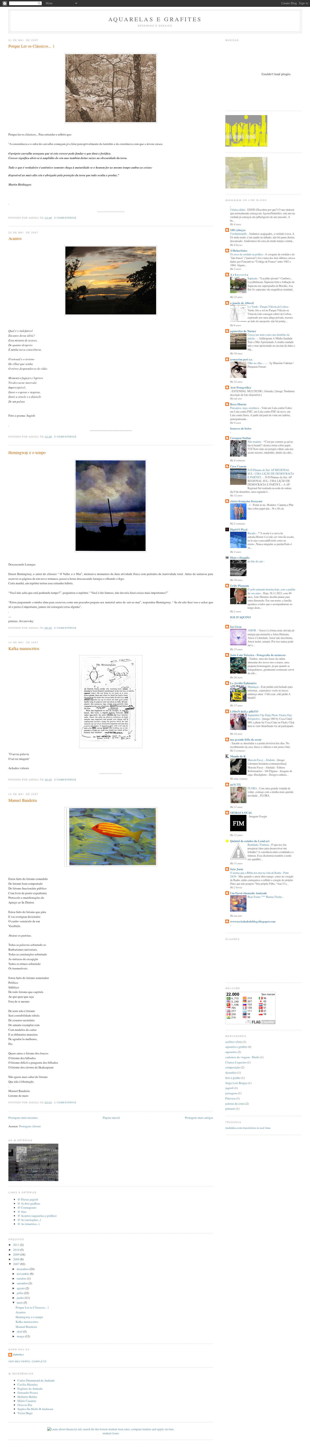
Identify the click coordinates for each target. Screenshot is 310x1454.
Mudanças (253, 686)
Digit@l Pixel (238, 529)
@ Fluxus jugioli (27, 1199)
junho (21, 1298)
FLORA (253, 788)
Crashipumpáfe (238, 233)
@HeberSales (238, 250)
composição (232, 1067)
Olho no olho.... (256, 363)
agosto (21, 1288)
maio (20, 1302)
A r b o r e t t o (239, 274)
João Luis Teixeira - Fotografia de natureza (258, 655)
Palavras (230, 1098)
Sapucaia (253, 278)
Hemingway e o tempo (27, 452)
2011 (16, 1245)
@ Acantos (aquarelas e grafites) (37, 1216)
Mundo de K (238, 756)
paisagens (231, 1093)
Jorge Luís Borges (236, 1083)
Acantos (15, 238)
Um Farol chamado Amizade (248, 893)
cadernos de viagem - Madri (242, 1057)
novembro (23, 1274)
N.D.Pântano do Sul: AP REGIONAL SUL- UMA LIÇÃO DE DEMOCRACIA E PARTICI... (271, 473)
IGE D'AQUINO (240, 617)
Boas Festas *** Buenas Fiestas (265, 896)
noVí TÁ (235, 784)
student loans (111, 1433)
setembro (23, 1283)
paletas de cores (235, 1103)
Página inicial (111, 1118)
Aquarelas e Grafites (155, 19)
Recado (252, 533)
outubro (22, 1278)
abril (20, 1331)
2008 (16, 1259)
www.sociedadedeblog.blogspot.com (253, 921)
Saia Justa (236, 869)
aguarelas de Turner (243, 331)
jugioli (18, 1354)
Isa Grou (235, 626)
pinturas (230, 1108)
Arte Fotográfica (240, 387)
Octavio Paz (24, 1405)
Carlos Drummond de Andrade (36, 1380)
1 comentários (65, 1102)
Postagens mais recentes (23, 1118)
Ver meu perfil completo (27, 1361)
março (21, 1336)
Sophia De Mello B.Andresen (35, 1409)
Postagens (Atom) (30, 1126)
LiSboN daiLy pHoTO (244, 711)
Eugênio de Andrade (30, 1388)
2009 (16, 1254)
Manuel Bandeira (22, 800)
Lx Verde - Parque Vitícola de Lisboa (268, 306)
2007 (16, 1264)
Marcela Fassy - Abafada (261, 760)
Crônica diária (238, 209)
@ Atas (21, 1212)
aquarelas (231, 1052)
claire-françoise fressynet (246, 501)
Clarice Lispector (235, 1062)
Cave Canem (238, 466)
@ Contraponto (27, 1207)
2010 (16, 1250)
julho (20, 1293)
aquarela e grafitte (236, 1047)
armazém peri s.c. (241, 359)
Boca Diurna (238, 404)
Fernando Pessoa (27, 1393)
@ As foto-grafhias (28, 1203)
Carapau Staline (240, 438)
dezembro (23, 1269)
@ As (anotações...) (29, 1220)
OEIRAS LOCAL (241, 812)
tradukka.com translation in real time (248, 1128)
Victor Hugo (25, 1413)
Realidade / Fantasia (259, 844)
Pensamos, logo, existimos (245, 408)
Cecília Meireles (27, 1384)
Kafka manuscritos (23, 648)
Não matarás (255, 441)
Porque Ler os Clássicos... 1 (31, 46)
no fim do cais (256, 561)
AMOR (252, 630)
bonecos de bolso (240, 428)
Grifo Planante (239, 585)
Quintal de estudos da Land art (249, 841)
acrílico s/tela (233, 1042)
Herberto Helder (27, 1397)
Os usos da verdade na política (246, 254)
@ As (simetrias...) (28, 1224)
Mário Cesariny (27, 1401)
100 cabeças (238, 230)
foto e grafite (233, 1078)
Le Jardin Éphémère (243, 683)
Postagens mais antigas (199, 1118)
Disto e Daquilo (240, 557)
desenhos (231, 1072)
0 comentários (65, 218)
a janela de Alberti (242, 303)
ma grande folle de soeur (246, 739)
